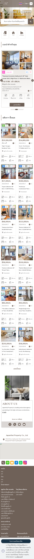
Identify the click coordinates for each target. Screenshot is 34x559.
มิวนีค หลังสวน (19, 492)
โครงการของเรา (5, 484)
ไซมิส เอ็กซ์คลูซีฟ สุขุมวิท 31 (8, 492)
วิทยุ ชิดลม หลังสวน (21, 489)
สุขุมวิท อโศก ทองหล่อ (7, 489)
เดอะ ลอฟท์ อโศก (5, 508)
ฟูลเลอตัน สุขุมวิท (5, 518)
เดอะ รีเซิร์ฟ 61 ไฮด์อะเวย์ (8, 499)
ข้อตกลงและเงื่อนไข (22, 533)
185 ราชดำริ (19, 494)
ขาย (2, 471)
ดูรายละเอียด (17, 105)
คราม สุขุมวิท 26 (5, 504)
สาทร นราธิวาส (5, 521)
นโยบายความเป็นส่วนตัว (23, 536)
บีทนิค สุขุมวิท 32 (5, 497)
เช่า (2, 474)
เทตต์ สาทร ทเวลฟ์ (6, 524)
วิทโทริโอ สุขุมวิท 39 (6, 506)
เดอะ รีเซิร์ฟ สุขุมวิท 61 (7, 513)
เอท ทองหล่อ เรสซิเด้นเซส (7, 511)
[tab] (11, 109)
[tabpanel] (17, 78)
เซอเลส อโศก (4, 515)
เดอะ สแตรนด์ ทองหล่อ (7, 494)
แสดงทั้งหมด (17, 368)
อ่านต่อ (4, 412)
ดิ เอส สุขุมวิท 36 (5, 501)
